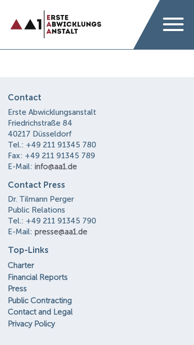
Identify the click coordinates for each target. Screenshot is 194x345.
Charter (21, 265)
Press (17, 288)
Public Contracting (40, 300)
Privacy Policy (31, 323)
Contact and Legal (40, 312)
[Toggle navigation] (173, 25)
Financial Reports (38, 277)
